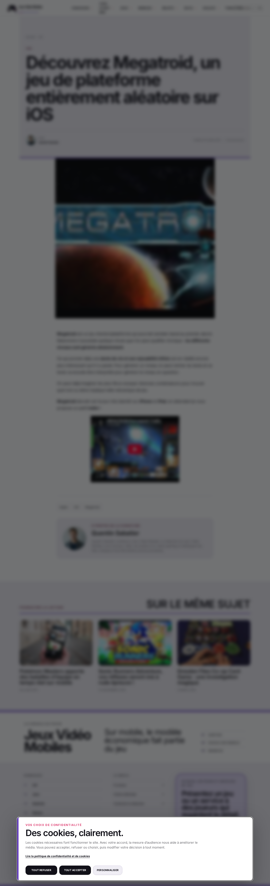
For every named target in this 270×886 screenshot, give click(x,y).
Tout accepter (75, 870)
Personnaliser (108, 870)
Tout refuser (41, 870)
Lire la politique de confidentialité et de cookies (58, 856)
